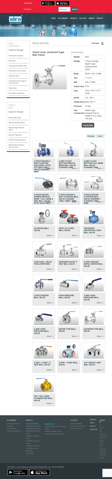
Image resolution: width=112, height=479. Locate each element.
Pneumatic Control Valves (32, 437)
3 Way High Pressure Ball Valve (41, 331)
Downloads (28, 3)
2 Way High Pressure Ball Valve (91, 297)
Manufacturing (76, 424)
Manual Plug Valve (15, 135)
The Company (63, 18)
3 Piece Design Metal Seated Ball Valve (93, 263)
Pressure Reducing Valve (17, 140)
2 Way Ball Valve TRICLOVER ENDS (43, 262)
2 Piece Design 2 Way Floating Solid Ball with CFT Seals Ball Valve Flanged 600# (42, 166)
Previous (91, 136)
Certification (11, 429)
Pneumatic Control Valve (17, 71)
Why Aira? (10, 426)
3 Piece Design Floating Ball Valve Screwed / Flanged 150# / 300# (92, 198)
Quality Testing (76, 429)
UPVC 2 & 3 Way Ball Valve (66, 229)
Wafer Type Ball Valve (67, 330)
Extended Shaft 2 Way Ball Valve (68, 262)
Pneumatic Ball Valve (33, 429)
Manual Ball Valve (15, 118)
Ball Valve (12, 61)
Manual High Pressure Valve (16, 129)
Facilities (82, 18)
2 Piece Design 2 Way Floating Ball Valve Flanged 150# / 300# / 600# (69, 197)
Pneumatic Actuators (16, 56)
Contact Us (93, 426)
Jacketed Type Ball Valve (94, 330)
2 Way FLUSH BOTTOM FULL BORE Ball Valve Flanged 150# (93, 164)
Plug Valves (13, 88)
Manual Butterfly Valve (17, 122)
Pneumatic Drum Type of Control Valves (33, 447)
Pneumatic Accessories (16, 93)
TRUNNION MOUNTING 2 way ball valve (92, 230)
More (50, 168)
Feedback (27, 9)
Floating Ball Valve (41, 229)
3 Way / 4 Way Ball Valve (68, 363)
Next (100, 136)
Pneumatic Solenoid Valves (33, 442)
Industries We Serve (13, 431)
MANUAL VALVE (49, 424)
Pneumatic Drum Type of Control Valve (17, 82)
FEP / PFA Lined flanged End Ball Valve (43, 398)
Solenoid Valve (14, 76)
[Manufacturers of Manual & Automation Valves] (16, 19)
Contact (100, 18)
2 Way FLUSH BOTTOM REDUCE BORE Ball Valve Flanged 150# (67, 164)
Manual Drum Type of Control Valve (16, 146)
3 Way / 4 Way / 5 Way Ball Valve (42, 363)
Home (53, 18)
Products (73, 18)
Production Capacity (78, 426)
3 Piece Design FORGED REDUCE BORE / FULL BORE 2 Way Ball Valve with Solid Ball (43, 198)
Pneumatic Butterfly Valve (18, 66)
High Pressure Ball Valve (66, 296)
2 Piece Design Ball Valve (41, 296)
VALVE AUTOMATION (32, 424)
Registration (93, 429)
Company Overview (13, 424)
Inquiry (92, 18)
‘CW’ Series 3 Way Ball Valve (92, 363)
